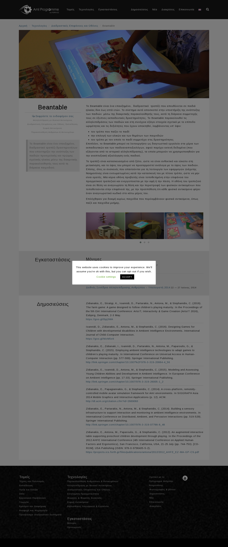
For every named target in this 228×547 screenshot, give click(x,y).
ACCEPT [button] (127, 277)
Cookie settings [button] (106, 276)
